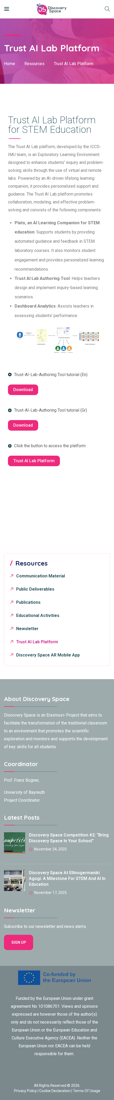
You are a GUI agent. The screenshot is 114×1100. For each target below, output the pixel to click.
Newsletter (27, 628)
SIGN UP (18, 942)
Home (9, 63)
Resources (34, 63)
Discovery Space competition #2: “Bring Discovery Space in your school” (69, 838)
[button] (23, 389)
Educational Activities (37, 615)
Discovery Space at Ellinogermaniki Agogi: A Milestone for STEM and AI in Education (67, 878)
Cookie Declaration (55, 1091)
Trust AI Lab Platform (37, 641)
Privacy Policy (25, 1091)
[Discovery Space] (41, 9)
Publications (28, 602)
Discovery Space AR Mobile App (48, 655)
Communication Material (40, 575)
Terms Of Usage (86, 1091)
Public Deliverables (35, 589)
